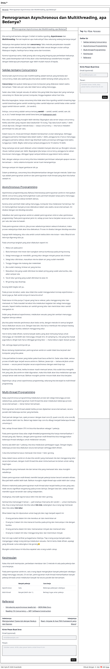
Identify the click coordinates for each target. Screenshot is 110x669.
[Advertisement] (94, 434)
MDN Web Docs (44, 607)
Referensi (87, 57)
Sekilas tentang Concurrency (95, 42)
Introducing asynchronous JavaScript (21, 607)
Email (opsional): (86, 70)
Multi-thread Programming (94, 50)
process (97, 31)
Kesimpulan (88, 53)
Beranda (5, 10)
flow (90, 31)
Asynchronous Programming (95, 46)
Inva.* (4, 2)
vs (86, 31)
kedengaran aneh (49, 114)
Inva (107, 667)
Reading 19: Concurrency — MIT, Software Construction (28, 611)
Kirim (105, 97)
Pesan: (82, 80)
